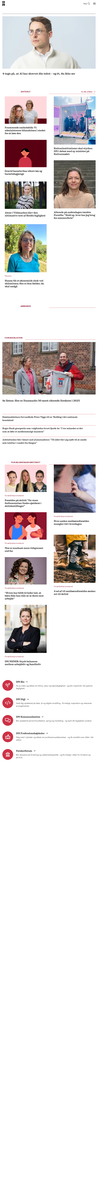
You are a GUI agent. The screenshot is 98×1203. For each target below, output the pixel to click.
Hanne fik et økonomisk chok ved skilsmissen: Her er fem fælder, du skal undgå (24, 283)
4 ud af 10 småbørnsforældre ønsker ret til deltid (74, 592)
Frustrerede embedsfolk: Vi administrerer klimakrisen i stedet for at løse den (25, 130)
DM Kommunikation (28, 716)
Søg (85, 3)
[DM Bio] (7, 685)
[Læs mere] (26, 110)
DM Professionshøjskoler (30, 733)
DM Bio (20, 681)
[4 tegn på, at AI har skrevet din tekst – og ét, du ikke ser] (49, 42)
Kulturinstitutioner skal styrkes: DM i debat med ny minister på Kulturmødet (73, 151)
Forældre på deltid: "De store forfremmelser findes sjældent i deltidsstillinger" (23, 503)
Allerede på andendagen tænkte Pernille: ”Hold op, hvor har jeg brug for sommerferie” (74, 215)
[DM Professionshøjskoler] (7, 736)
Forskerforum (24, 750)
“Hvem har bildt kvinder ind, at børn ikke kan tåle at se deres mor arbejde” (24, 595)
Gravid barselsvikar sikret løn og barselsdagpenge (23, 172)
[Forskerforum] (7, 754)
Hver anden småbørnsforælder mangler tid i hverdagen (71, 522)
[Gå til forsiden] (3, 3)
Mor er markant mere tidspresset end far (24, 549)
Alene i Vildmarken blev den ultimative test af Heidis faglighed (25, 214)
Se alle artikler (87, 92)
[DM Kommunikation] (7, 720)
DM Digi (20, 699)
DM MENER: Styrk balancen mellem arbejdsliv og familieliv (23, 663)
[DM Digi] (7, 702)
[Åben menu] (94, 3)
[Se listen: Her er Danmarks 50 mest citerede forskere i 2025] (49, 368)
